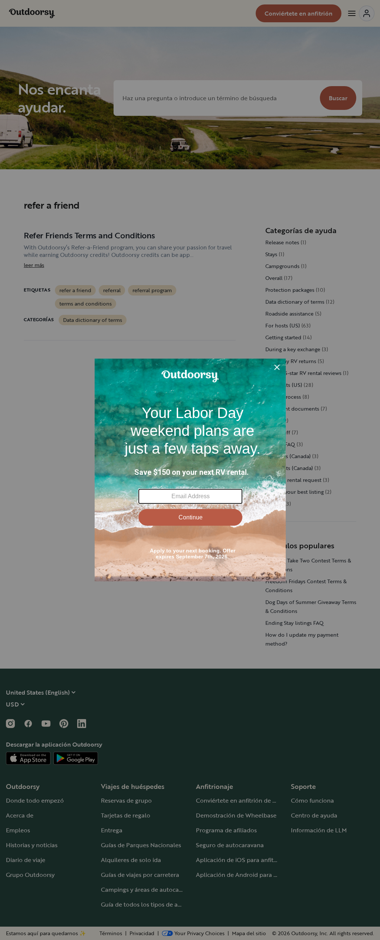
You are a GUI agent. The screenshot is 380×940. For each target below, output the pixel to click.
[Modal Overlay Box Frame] (190, 470)
